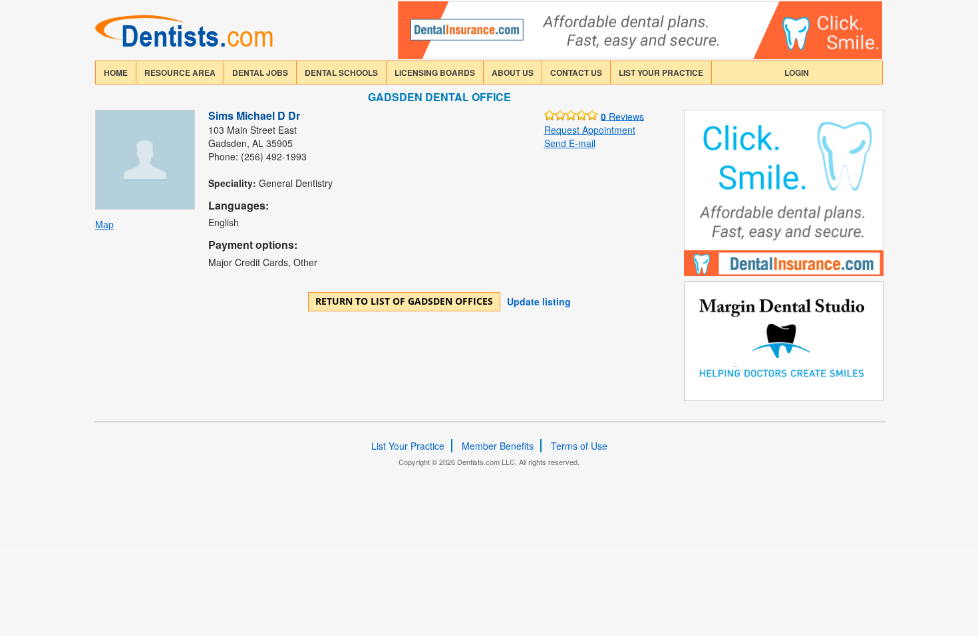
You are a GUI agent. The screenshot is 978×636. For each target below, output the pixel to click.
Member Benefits (498, 445)
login (796, 73)
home (116, 73)
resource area (180, 73)
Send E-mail (569, 143)
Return (404, 301)
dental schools (341, 73)
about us (513, 73)
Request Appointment (589, 129)
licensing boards (435, 73)
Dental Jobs (260, 73)
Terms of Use (579, 445)
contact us (576, 73)
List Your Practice (661, 73)
